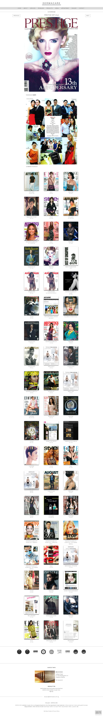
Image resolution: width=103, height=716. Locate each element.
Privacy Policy (56, 711)
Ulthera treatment (69, 705)
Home (19, 8)
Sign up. (51, 691)
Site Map (46, 711)
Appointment (65, 8)
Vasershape (46, 706)
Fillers (59, 706)
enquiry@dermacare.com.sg (51, 696)
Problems (41, 8)
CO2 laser (55, 706)
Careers (50, 711)
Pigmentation (65, 706)
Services (32, 8)
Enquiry (74, 8)
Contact (81, 8)
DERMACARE (54, 703)
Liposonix (74, 706)
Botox (70, 706)
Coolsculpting (77, 705)
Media (57, 8)
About (26, 8)
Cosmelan (85, 705)
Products (50, 8)
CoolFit (51, 706)
